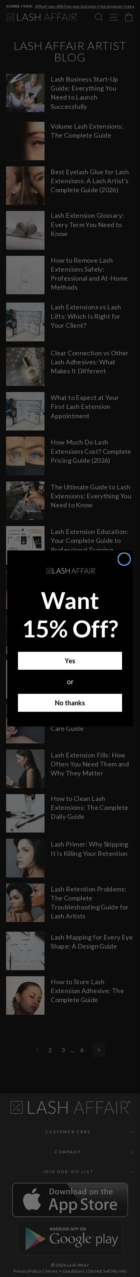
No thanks (70, 703)
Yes (70, 661)
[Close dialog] (124, 559)
